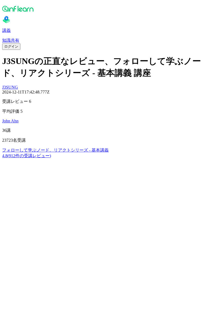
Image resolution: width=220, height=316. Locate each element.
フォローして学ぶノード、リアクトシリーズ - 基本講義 (55, 150)
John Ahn (10, 121)
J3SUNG (10, 87)
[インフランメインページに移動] (110, 8)
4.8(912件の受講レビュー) (26, 155)
